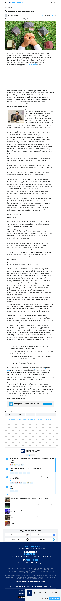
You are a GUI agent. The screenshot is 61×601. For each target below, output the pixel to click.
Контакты (19, 586)
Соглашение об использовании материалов (30, 581)
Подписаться (54, 598)
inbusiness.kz (33, 64)
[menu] (6, 2)
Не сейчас (45, 598)
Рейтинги (47, 586)
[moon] (51, 2)
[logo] (29, 2)
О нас (12, 586)
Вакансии (38, 586)
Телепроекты (28, 586)
